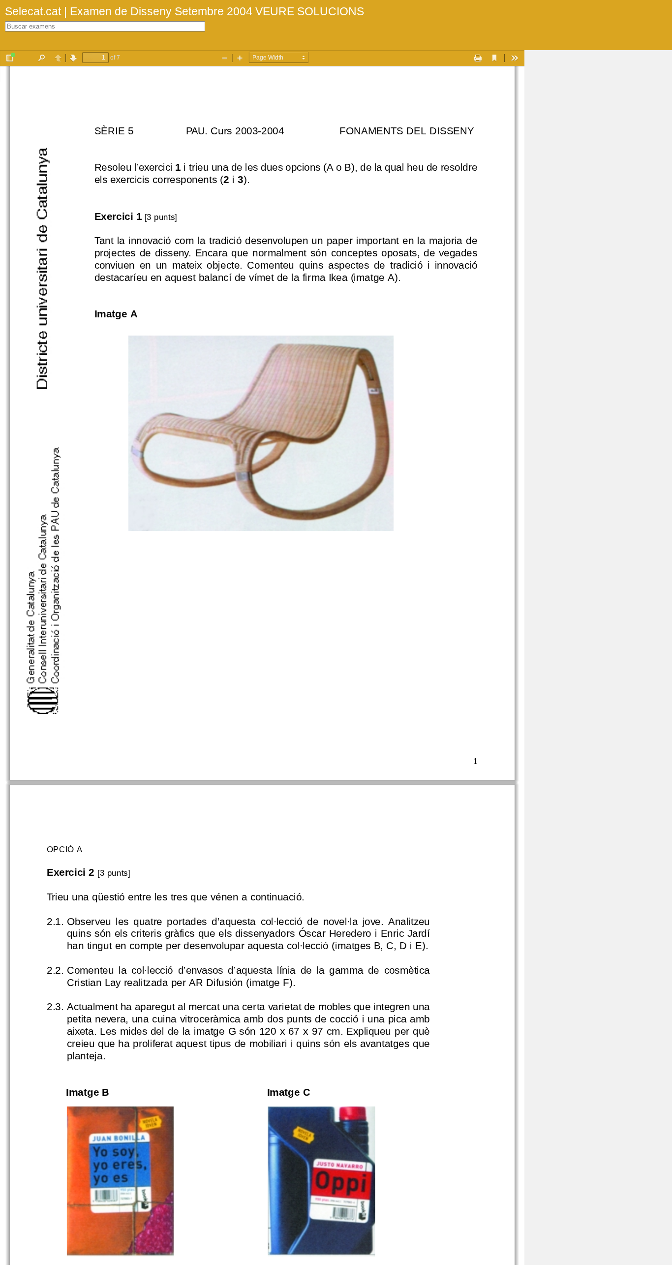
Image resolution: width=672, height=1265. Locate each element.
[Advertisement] (598, 197)
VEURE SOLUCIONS (308, 11)
